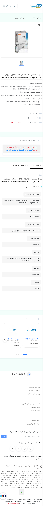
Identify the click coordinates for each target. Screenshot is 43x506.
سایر (28, 18)
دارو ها (40, 18)
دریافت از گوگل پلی (33, 423)
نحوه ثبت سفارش (34, 390)
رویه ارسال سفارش (34, 393)
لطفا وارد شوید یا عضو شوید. (19, 150)
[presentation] (38, 339)
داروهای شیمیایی (20, 18)
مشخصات (35, 165)
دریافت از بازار (35, 420)
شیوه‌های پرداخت (34, 387)
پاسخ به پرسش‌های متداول (31, 403)
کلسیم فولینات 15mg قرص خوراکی (31, 339)
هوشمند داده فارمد (13, 503)
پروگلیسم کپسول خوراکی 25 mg (12, 339)
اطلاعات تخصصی (19, 165)
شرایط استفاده (35, 410)
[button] (25, 355)
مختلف (34, 18)
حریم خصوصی (35, 407)
